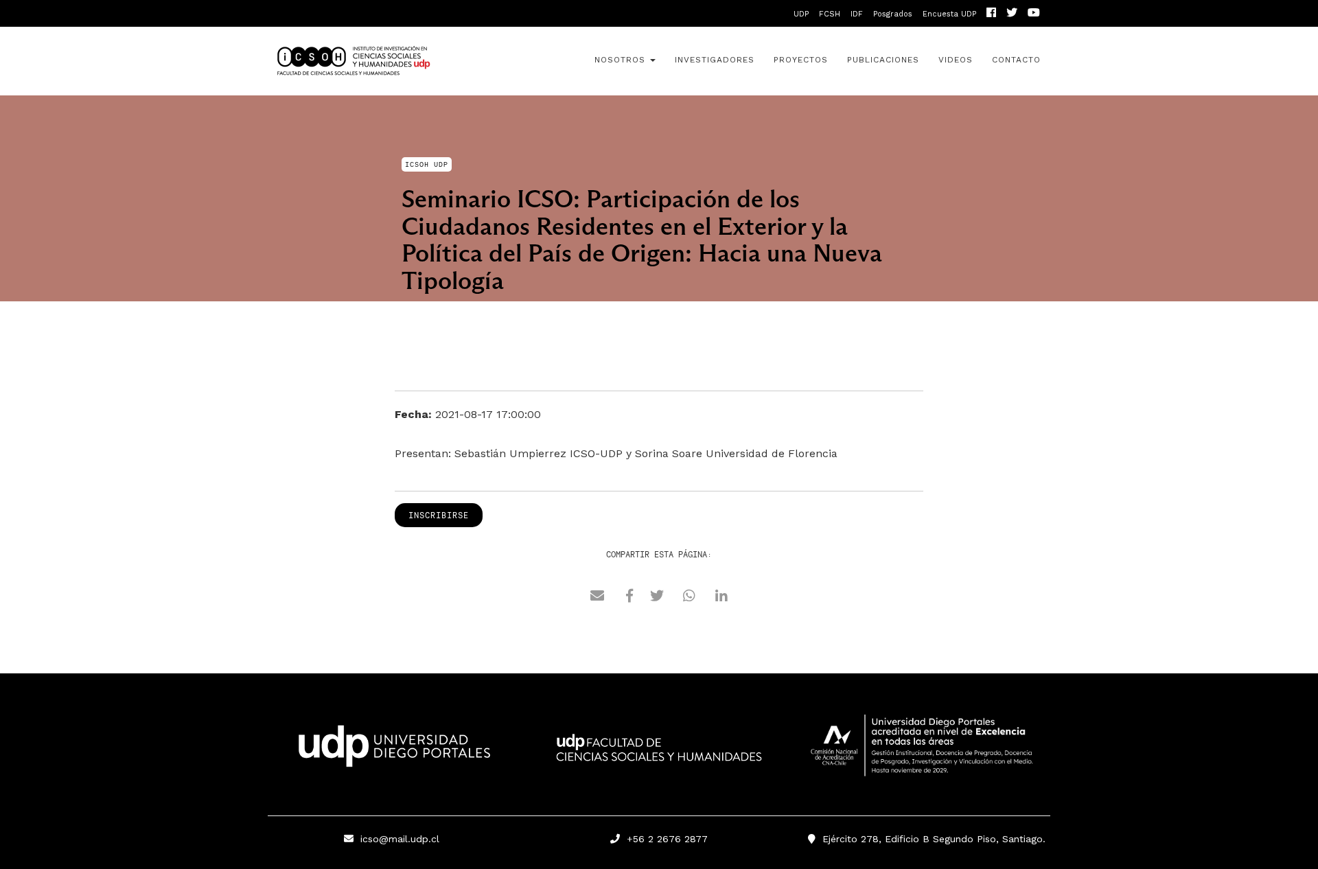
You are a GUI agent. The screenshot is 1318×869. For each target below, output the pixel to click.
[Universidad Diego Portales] (391, 750)
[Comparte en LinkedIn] (721, 598)
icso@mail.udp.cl (399, 838)
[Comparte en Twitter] (657, 598)
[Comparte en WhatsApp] (689, 598)
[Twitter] (1011, 14)
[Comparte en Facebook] (629, 598)
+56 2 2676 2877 (664, 838)
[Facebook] (991, 14)
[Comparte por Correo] (597, 598)
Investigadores (714, 60)
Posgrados (892, 14)
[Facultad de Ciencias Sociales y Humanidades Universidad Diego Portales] (659, 757)
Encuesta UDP (949, 14)
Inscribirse (438, 515)
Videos (955, 60)
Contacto (1016, 60)
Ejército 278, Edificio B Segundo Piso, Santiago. (930, 838)
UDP (801, 14)
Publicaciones (883, 60)
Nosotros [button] (621, 60)
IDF (857, 14)
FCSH (829, 14)
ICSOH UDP (391, 61)
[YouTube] (1034, 14)
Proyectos (801, 60)
